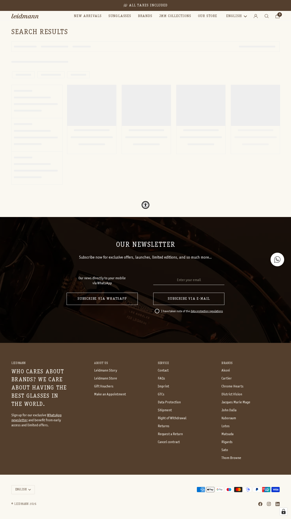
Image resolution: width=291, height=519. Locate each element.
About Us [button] (101, 363)
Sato (224, 450)
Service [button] (163, 363)
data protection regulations (207, 311)
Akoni (225, 370)
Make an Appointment (110, 394)
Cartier (226, 378)
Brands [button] (227, 363)
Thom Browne (231, 458)
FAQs (161, 378)
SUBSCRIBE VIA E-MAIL (189, 299)
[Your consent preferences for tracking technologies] (283, 511)
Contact (163, 370)
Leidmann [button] (18, 363)
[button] (120, 16)
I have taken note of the (192, 311)
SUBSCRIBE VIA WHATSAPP (102, 299)
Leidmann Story (105, 370)
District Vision (231, 394)
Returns (163, 426)
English (234, 16)
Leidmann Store (105, 378)
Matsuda (227, 434)
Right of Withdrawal (172, 418)
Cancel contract (169, 442)
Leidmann (21, 504)
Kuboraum (228, 418)
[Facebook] (260, 504)
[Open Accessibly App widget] (145, 205)
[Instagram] (269, 504)
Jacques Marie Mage (235, 402)
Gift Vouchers (103, 386)
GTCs (161, 394)
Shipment (165, 410)
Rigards (227, 442)
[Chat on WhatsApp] (277, 259)
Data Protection (169, 402)
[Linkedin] (278, 504)
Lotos (225, 426)
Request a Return (170, 434)
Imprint (163, 386)
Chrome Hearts (232, 386)
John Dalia (228, 410)
